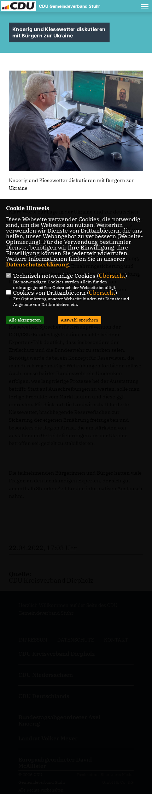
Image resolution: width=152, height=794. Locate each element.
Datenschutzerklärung (37, 264)
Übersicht (112, 275)
